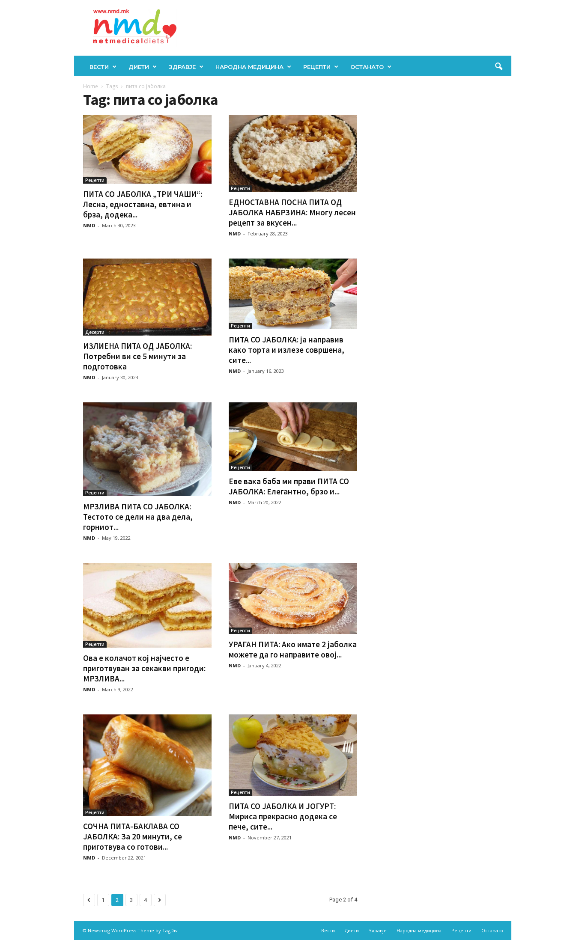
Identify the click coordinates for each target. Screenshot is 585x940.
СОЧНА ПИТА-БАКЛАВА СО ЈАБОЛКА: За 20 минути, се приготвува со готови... (132, 836)
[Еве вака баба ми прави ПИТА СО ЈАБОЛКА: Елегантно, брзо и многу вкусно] (293, 436)
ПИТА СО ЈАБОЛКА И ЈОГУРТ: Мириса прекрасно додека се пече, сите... (283, 816)
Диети (138, 66)
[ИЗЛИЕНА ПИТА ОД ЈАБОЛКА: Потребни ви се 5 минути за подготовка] (147, 297)
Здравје (182, 66)
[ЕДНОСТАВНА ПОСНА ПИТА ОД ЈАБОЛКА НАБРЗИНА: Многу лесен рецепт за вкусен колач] (293, 153)
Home (90, 86)
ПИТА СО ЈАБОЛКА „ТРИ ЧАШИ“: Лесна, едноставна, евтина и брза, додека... (142, 204)
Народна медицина (249, 66)
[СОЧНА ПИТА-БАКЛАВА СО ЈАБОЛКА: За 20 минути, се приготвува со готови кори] (147, 765)
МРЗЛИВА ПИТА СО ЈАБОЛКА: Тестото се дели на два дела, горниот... (138, 516)
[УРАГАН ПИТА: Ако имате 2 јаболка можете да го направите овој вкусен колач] (293, 598)
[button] (498, 66)
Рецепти (317, 66)
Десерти (94, 332)
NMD (89, 225)
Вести (99, 66)
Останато (367, 66)
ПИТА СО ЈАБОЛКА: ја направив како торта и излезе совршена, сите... (286, 349)
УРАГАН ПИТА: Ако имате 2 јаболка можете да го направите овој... (293, 649)
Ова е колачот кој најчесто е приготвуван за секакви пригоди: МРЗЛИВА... (144, 668)
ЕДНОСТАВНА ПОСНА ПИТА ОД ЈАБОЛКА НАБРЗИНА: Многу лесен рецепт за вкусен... (292, 212)
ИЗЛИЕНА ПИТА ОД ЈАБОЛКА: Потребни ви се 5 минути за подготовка (137, 356)
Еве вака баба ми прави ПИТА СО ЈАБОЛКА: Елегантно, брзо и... (289, 486)
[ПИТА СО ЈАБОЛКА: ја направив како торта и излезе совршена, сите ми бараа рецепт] (293, 294)
